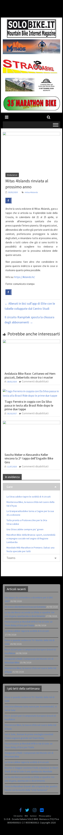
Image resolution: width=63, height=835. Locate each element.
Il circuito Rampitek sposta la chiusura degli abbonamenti (29, 319)
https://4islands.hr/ (24, 277)
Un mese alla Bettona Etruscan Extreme (25, 606)
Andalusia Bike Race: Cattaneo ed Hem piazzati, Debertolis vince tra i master (30, 375)
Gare (9, 487)
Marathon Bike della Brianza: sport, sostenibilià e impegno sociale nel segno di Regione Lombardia (30, 538)
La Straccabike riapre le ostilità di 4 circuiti (28, 496)
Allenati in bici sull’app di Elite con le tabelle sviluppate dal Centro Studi (30, 306)
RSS (26, 816)
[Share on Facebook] (8, 200)
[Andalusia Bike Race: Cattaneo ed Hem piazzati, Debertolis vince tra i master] (31, 341)
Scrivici (33, 816)
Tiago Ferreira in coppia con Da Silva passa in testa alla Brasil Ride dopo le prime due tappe (29, 405)
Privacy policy (45, 816)
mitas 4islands (31, 192)
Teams (10, 558)
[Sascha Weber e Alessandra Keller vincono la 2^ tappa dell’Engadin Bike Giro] (31, 423)
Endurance (12, 175)
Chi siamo (17, 816)
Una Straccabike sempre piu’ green (24, 529)
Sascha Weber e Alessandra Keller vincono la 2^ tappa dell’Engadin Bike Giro (29, 458)
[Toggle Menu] (55, 124)
